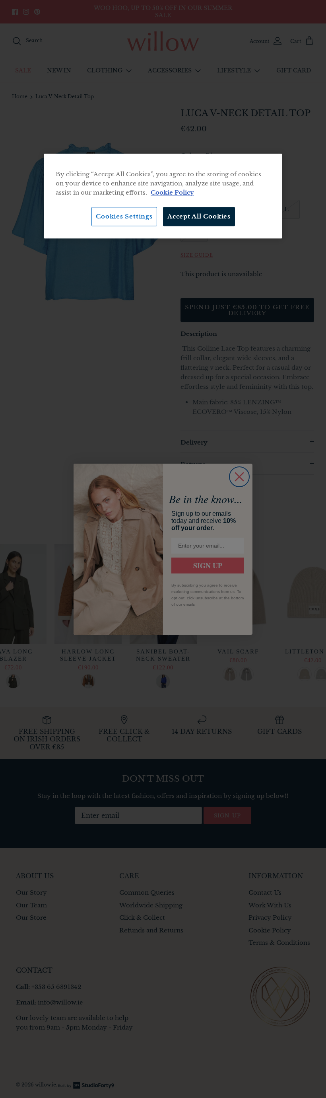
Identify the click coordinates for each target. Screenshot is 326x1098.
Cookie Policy (172, 192)
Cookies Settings (124, 216)
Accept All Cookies (199, 216)
